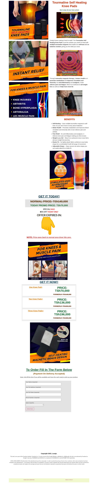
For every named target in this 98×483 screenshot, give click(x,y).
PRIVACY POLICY (69, 479)
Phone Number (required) (32, 397)
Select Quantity (30, 403)
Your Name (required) (31, 382)
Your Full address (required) (33, 387)
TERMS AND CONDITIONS (28, 479)
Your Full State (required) (32, 392)
